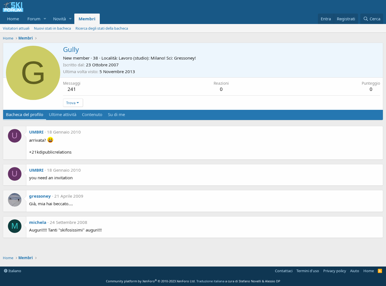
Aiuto (354, 270)
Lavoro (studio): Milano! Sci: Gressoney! (157, 58)
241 (72, 89)
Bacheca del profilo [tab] (24, 114)
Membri (87, 18)
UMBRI (36, 132)
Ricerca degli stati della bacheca (101, 28)
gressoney (40, 196)
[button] (45, 19)
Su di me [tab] (116, 114)
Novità (59, 18)
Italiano (14, 270)
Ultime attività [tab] (62, 114)
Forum (33, 18)
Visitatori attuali (16, 28)
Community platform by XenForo (151, 281)
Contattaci (283, 270)
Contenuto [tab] (92, 114)
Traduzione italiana (210, 281)
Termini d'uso (307, 270)
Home (13, 18)
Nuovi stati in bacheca (52, 28)
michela (37, 222)
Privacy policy (334, 270)
